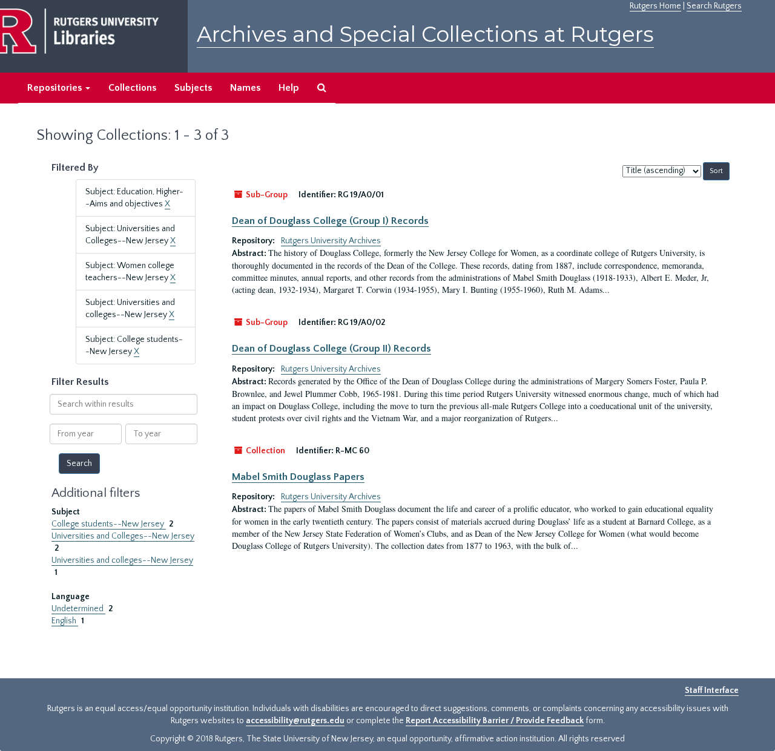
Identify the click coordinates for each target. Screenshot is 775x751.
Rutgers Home (655, 6)
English (64, 621)
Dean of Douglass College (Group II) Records (331, 348)
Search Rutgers (714, 6)
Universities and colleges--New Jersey (122, 560)
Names (245, 87)
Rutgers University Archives (331, 241)
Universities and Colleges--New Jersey (122, 536)
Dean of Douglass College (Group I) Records (330, 220)
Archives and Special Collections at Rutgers (425, 34)
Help (289, 87)
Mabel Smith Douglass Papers (298, 476)
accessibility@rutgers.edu (295, 721)
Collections (132, 87)
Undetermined (78, 609)
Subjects (193, 87)
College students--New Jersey (108, 524)
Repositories (55, 87)
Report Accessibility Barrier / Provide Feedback (495, 721)
